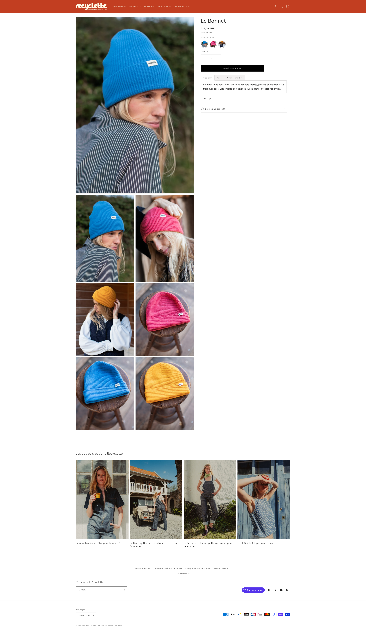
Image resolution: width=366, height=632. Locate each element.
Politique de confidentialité (197, 568)
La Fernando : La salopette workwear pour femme (208, 544)
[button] (119, 6)
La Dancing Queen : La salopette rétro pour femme (154, 544)
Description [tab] (207, 78)
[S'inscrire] (124, 589)
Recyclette (85, 625)
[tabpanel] (244, 86)
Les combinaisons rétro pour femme (96, 543)
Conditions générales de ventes (167, 568)
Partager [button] (208, 98)
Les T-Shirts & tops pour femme (255, 543)
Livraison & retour (221, 568)
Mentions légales (142, 568)
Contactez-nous (183, 573)
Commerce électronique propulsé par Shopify (106, 625)
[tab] (220, 78)
